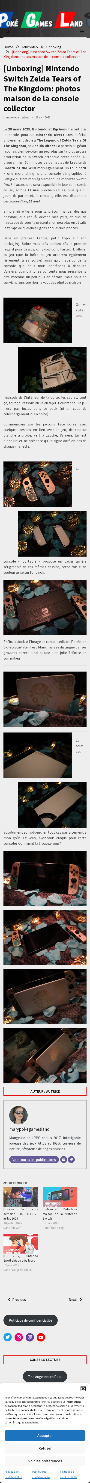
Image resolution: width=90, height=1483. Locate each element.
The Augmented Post (45, 1376)
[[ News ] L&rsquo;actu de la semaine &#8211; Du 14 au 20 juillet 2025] (20, 1197)
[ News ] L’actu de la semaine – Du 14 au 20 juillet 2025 (20, 1214)
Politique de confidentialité (30, 1320)
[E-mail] (63, 1159)
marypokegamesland (16, 117)
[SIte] (71, 1159)
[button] (83, 1388)
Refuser (45, 1448)
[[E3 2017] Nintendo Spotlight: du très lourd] (20, 1244)
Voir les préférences (45, 1461)
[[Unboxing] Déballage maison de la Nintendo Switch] (60, 1197)
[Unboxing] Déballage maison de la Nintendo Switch (60, 1214)
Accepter (45, 1435)
